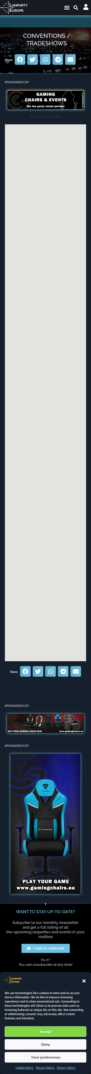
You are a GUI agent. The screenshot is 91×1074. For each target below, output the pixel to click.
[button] (84, 981)
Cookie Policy (25, 1068)
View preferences (45, 1057)
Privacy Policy (45, 1068)
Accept (45, 1032)
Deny (45, 1044)
